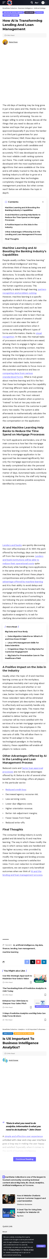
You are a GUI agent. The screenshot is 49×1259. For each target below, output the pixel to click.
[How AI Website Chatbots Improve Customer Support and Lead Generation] (9, 1199)
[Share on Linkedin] (43, 962)
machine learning (10, 952)
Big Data (39, 981)
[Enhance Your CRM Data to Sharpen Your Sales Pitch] (40, 1003)
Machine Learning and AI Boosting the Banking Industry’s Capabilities (22, 208)
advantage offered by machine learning (23, 581)
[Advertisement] (24, 75)
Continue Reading (24, 1159)
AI (14, 945)
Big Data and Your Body (16, 631)
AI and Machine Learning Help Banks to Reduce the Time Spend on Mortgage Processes (22, 217)
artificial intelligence (25, 945)
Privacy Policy (14, 1250)
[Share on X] (32, 962)
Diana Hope (13, 42)
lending (13, 948)
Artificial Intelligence (13, 12)
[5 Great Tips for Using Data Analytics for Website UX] (9, 1213)
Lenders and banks (12, 545)
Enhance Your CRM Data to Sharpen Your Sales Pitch (15, 1002)
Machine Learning (11, 15)
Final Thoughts (12, 239)
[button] (41, 1246)
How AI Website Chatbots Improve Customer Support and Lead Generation (31, 1198)
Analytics (8, 1033)
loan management (26, 948)
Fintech (39, 12)
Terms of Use (28, 1250)
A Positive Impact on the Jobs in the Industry (21, 225)
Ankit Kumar (13, 1060)
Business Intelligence (24, 1033)
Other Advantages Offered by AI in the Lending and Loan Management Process (23, 233)
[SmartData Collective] (9, 2)
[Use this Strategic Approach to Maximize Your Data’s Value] (40, 978)
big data (39, 945)
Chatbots (20, 1204)
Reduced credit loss (16, 789)
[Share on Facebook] (27, 962)
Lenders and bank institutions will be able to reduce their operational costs (23, 560)
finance (6, 948)
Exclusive (29, 12)
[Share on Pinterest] (38, 962)
